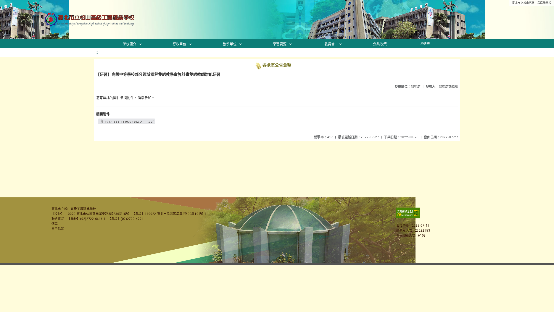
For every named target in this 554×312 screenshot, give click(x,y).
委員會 (329, 44)
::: (97, 52)
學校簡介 (129, 44)
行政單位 (179, 44)
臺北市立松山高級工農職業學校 (531, 2)
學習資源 (280, 44)
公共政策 (380, 44)
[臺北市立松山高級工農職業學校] (89, 20)
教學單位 (230, 44)
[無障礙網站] (408, 217)
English (424, 43)
